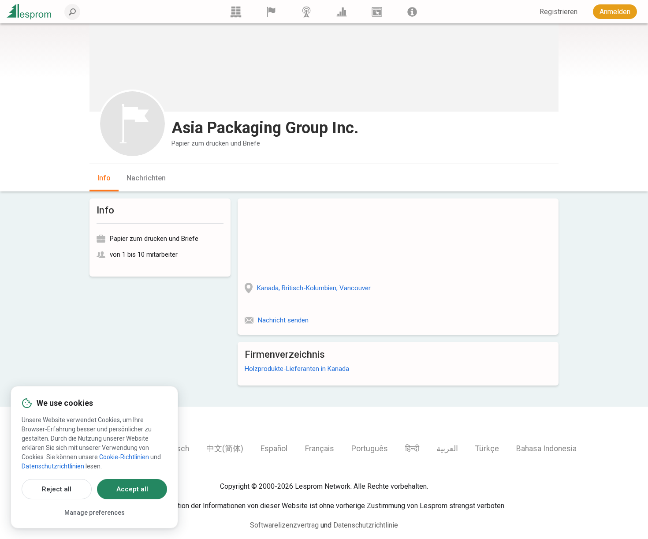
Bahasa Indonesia (546, 448)
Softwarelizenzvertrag (284, 525)
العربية (447, 448)
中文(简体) (224, 448)
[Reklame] (376, 11)
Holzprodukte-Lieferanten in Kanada (297, 369)
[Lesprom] (412, 11)
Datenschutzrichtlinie (365, 525)
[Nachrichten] (306, 11)
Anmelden (615, 11)
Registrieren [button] (558, 11)
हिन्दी (412, 448)
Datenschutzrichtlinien (53, 466)
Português (369, 448)
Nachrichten (146, 178)
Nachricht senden (283, 320)
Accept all (132, 489)
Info (104, 178)
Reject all (56, 489)
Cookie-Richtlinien (124, 456)
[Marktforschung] (341, 11)
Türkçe (487, 448)
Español (274, 448)
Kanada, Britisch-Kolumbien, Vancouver (314, 288)
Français (319, 448)
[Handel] (235, 11)
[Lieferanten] (271, 11)
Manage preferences (94, 512)
